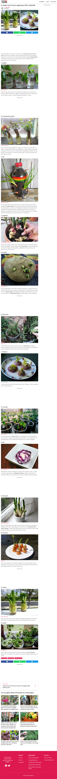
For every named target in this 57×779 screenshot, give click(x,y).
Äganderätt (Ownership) (34, 764)
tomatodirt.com (3, 434)
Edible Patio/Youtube (4, 616)
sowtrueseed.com (4, 286)
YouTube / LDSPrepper (5, 145)
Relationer (53, 1)
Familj (47, 1)
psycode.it (21, 762)
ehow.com (2, 560)
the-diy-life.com (3, 650)
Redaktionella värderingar (34, 762)
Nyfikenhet (41, 1)
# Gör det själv (18, 658)
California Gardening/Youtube (6, 242)
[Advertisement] (19, 44)
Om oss (21, 757)
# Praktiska (4, 658)
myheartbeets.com (4, 469)
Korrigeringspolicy (32, 760)
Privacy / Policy (48, 757)
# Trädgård (11, 658)
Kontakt (20, 760)
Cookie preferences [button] (49, 760)
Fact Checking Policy (33, 757)
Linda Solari (7, 7)
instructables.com (4, 89)
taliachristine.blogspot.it (5, 523)
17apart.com (3, 343)
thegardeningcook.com (5, 202)
